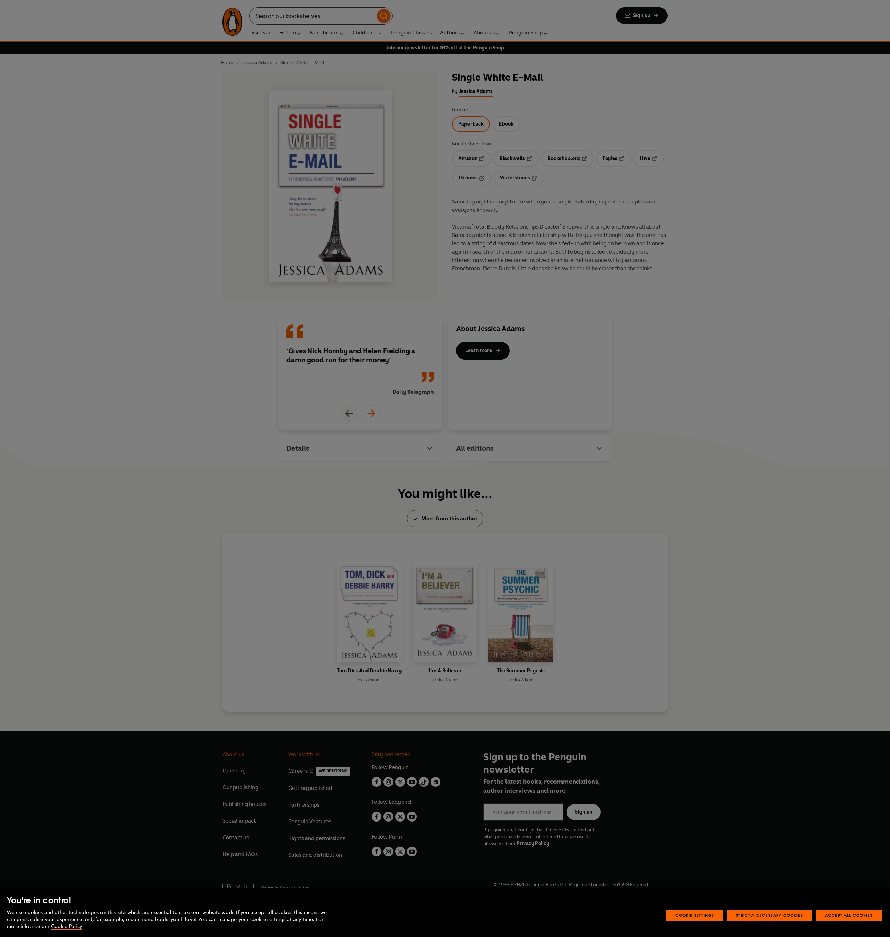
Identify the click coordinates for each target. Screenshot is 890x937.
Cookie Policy (66, 926)
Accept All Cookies (849, 915)
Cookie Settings (694, 915)
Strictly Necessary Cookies (769, 915)
